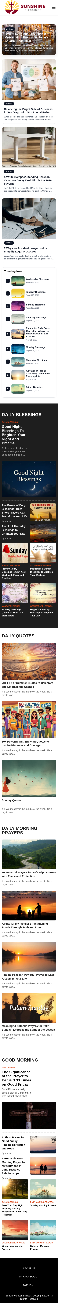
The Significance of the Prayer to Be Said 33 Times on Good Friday (16, 1078)
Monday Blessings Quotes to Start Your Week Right (12, 612)
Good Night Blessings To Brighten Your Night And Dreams (13, 435)
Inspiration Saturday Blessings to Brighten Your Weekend (41, 571)
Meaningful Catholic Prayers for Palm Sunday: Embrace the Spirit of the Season (28, 1028)
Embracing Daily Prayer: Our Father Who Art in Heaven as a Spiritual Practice (38, 332)
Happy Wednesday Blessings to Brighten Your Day (41, 612)
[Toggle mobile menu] (53, 7)
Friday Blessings (34, 387)
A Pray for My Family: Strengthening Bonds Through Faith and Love (25, 925)
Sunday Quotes (11, 800)
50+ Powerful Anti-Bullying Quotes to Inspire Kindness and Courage (25, 743)
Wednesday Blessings (37, 279)
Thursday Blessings (36, 360)
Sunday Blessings (35, 304)
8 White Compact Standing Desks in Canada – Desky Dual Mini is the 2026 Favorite (28, 180)
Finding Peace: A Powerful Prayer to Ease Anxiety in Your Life (28, 976)
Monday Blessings (35, 347)
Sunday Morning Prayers (43, 1205)
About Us (29, 1268)
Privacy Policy (29, 1276)
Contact (29, 1285)
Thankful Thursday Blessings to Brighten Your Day (14, 530)
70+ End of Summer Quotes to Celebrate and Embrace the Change (27, 684)
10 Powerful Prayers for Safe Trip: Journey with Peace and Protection (29, 874)
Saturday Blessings (36, 317)
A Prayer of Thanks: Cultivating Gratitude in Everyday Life (38, 373)
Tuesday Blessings (36, 292)
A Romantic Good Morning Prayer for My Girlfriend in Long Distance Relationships (14, 1166)
